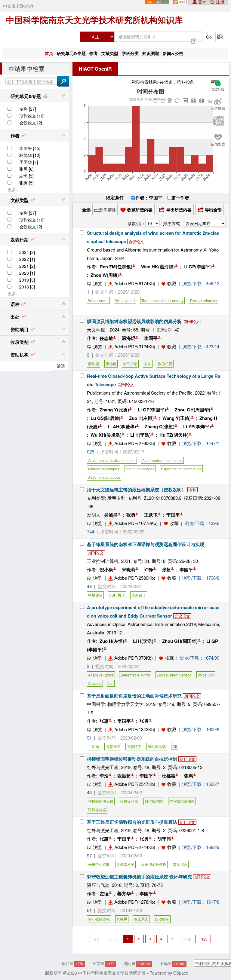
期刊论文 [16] (32, 116)
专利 (192, 489)
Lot (110, 683)
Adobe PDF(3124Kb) (134, 346)
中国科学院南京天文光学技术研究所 (112, 973)
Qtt (174, 746)
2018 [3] (27, 287)
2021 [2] (27, 266)
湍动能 (93, 363)
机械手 (121, 918)
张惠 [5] (26, 183)
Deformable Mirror (135, 674)
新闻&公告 (173, 53)
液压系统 (141, 918)
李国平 (151, 338)
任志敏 (106, 338)
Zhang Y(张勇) (114, 409)
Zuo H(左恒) (141, 418)
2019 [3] (27, 280)
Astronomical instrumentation (112, 460)
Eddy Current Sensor (174, 674)
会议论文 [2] (30, 123)
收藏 (171, 283)
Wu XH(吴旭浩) (106, 435)
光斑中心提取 (99, 864)
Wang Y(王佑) (176, 418)
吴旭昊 (111, 514)
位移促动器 (129, 801)
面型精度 (134, 746)
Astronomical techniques (162, 460)
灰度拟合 (180, 864)
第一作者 (180, 197)
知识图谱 (150, 53)
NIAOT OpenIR (95, 68)
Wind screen (98, 300)
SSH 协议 (117, 594)
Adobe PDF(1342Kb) (134, 729)
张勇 (130, 514)
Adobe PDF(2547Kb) (134, 784)
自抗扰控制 (154, 801)
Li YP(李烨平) (197, 426)
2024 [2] (27, 252)
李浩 (104, 775)
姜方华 (124, 893)
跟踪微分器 (97, 809)
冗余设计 (138, 594)
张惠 (104, 721)
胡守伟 (164, 838)
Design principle (203, 300)
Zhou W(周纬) (105, 275)
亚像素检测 (125, 864)
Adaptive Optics (101, 674)
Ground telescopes (103, 468)
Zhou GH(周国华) (192, 409)
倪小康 (106, 569)
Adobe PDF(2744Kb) (134, 847)
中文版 (9, 6)
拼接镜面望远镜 (100, 801)
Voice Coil (206, 674)
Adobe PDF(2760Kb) (134, 443)
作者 (93, 53)
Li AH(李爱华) (122, 426)
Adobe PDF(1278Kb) (134, 902)
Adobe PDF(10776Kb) (136, 523)
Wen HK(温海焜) (158, 266)
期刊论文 (192, 321)
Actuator (95, 683)
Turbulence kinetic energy (162, 300)
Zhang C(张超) (159, 426)
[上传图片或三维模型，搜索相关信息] (193, 40)
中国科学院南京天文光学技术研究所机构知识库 (94, 20)
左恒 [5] (26, 176)
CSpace (180, 973)
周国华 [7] (28, 162)
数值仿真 (165, 363)
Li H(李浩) (140, 435)
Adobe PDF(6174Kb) (134, 283)
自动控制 (162, 918)
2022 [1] (27, 259)
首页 (49, 53)
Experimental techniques (181, 468)
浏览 (97, 283)
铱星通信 (95, 594)
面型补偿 (113, 746)
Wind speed (125, 300)
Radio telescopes (140, 468)
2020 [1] (27, 273)
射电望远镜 (157, 746)
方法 (147, 363)
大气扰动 (130, 363)
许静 (148, 569)
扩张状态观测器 (182, 801)
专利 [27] (27, 109)
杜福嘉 (168, 775)
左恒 (104, 893)
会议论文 (136, 241)
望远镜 (111, 363)
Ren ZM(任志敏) (116, 266)
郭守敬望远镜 (99, 918)
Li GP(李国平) (197, 266)
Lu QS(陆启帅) (105, 418)
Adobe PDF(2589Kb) (134, 578)
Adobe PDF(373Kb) (133, 658)
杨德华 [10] (29, 155)
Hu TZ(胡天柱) (174, 435)
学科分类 (130, 53)
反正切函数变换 (153, 864)
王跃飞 (151, 514)
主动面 (93, 746)
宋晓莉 (128, 569)
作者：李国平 (148, 197)
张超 (166, 569)
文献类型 (109, 53)
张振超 (124, 775)
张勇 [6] (26, 169)
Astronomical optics (104, 477)
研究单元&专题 (71, 53)
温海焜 (128, 338)
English (26, 6)
